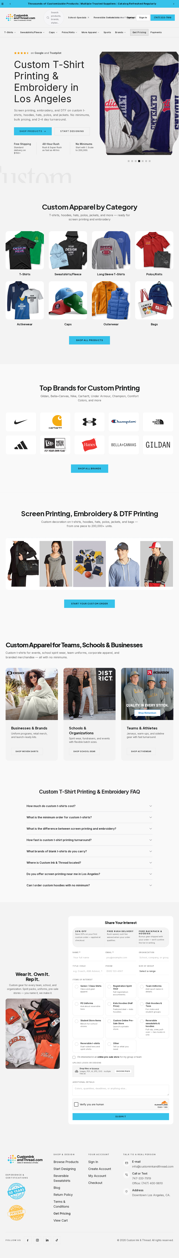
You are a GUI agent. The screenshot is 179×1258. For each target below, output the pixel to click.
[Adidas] (21, 445)
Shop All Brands (89, 468)
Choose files (123, 1071)
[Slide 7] (150, 161)
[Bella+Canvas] (123, 445)
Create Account (99, 1169)
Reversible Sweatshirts (61, 1178)
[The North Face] (158, 422)
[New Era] (55, 445)
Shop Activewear (141, 751)
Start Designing (64, 1169)
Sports (107, 32)
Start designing (72, 131)
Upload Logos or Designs (87, 1063)
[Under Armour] (89, 422)
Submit (120, 1116)
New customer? (121, 17)
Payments (156, 32)
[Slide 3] (136, 161)
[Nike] (21, 422)
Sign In (143, 17)
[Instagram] (37, 1240)
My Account (97, 1176)
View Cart (60, 1220)
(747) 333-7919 (162, 17)
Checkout (95, 1183)
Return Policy (63, 1194)
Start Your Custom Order (89, 603)
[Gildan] (158, 445)
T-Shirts (8, 32)
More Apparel (89, 32)
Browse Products (65, 1162)
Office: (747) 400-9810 (147, 1183)
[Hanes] (89, 445)
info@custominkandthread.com (152, 1166)
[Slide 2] (132, 161)
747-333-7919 (141, 1178)
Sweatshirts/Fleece (31, 32)
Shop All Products (89, 340)
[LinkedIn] (47, 1240)
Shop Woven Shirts (27, 751)
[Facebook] (27, 1240)
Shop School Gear (84, 751)
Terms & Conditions (61, 1204)
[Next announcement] (173, 3)
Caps (52, 32)
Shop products (33, 131)
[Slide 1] (129, 161)
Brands (119, 32)
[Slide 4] (139, 161)
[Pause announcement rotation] (2, 3)
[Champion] (123, 422)
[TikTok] (57, 1240)
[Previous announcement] (10, 3)
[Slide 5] (143, 161)
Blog (56, 1187)
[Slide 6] (146, 161)
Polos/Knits (68, 32)
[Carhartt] (55, 422)
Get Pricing (139, 32)
